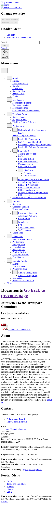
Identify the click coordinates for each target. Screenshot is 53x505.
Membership (18, 100)
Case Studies (18, 257)
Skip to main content (10, 2)
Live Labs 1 (29, 170)
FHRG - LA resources (28, 185)
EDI (20, 225)
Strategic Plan (18, 91)
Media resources (25, 164)
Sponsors (16, 204)
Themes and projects (27, 154)
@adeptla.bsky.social (32, 469)
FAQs (20, 133)
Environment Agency (27, 213)
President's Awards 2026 (23, 280)
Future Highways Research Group (33, 179)
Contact (15, 96)
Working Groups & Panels (24, 122)
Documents (17, 236)
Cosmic (4, 501)
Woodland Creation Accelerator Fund (29, 197)
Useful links (17, 233)
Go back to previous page (23, 293)
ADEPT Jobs (18, 93)
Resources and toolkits (22, 239)
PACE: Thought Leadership (30, 142)
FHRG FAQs (24, 195)
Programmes (18, 126)
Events (15, 264)
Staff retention (24, 230)
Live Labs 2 (23, 151)
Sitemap (10, 489)
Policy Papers (18, 249)
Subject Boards (19, 117)
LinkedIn (11, 35)
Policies (10, 486)
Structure (16, 86)
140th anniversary (20, 83)
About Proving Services (28, 182)
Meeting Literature (20, 254)
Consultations (18, 247)
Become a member (20, 105)
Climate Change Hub (27, 272)
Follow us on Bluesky (16, 419)
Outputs (27, 173)
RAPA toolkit (24, 218)
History (15, 81)
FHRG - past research (28, 190)
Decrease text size (10, 20)
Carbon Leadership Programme (32, 130)
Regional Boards (19, 119)
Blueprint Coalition (21, 209)
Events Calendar (19, 266)
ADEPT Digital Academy (24, 135)
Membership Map (20, 108)
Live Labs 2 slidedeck (28, 161)
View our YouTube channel (19, 37)
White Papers (30, 175)
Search (4, 42)
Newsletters (17, 278)
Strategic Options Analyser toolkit (33, 192)
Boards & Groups (20, 114)
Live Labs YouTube (27, 166)
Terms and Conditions (16, 484)
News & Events (19, 261)
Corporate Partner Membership (26, 110)
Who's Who (17, 88)
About (15, 78)
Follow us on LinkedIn (17, 422)
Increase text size (9, 23)
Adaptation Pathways (27, 216)
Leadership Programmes (29, 139)
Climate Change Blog (27, 275)
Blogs (9, 283)
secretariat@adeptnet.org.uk (13, 429)
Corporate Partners (20, 207)
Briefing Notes (19, 252)
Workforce (23, 222)
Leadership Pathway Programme (32, 147)
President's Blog (19, 269)
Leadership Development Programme (34, 144)
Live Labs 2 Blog (26, 159)
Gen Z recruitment (26, 227)
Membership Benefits (22, 103)
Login (9, 491)
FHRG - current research (29, 187)
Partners (16, 201)
